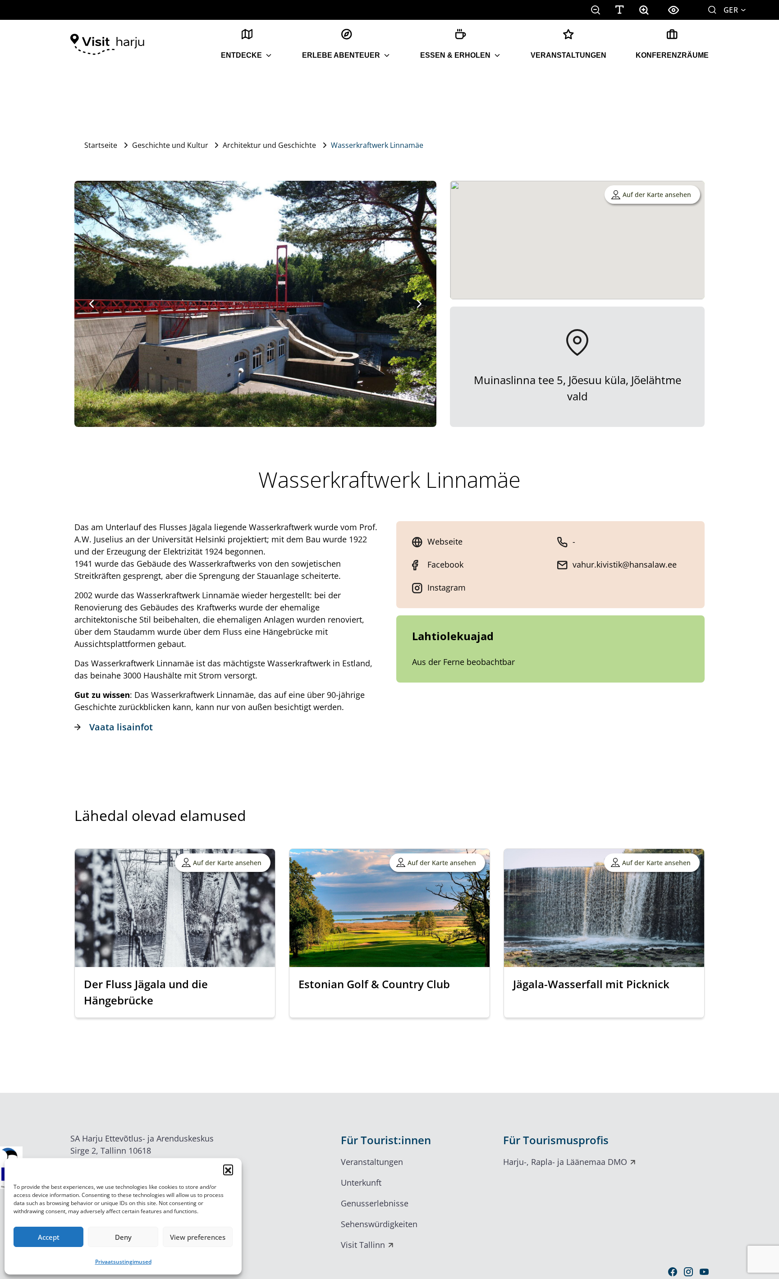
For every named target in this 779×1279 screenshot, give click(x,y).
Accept (49, 1237)
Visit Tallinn (363, 1244)
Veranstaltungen (568, 55)
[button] (228, 1169)
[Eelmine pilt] (91, 304)
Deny (123, 1237)
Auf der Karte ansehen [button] (657, 194)
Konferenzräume (672, 55)
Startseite (100, 145)
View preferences (197, 1237)
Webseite (445, 541)
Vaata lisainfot (121, 727)
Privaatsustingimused (123, 1261)
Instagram (446, 587)
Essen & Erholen (455, 55)
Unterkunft (361, 1182)
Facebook (445, 564)
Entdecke (241, 55)
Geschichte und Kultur (170, 145)
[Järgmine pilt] (419, 304)
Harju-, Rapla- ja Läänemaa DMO (565, 1161)
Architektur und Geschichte (269, 145)
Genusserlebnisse (374, 1203)
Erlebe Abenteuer (341, 55)
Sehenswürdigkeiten (379, 1224)
